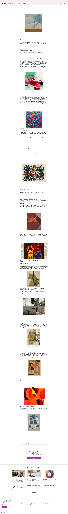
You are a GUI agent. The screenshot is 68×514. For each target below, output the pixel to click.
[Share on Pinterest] (34, 148)
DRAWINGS (20, 3)
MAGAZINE (28, 3)
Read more (13, 489)
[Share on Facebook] (23, 148)
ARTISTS (25, 3)
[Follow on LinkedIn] (9, 509)
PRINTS (23, 3)
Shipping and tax (32, 504)
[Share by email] (39, 148)
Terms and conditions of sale (44, 503)
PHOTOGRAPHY (16, 3)
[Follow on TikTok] (7, 509)
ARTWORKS (9, 3)
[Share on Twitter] (28, 148)
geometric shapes (35, 235)
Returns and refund (32, 503)
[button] (2, 512)
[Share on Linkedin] (45, 148)
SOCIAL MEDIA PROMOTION (20, 503)
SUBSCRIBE (34, 458)
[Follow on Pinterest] (5, 509)
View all (34, 492)
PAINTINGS (12, 3)
